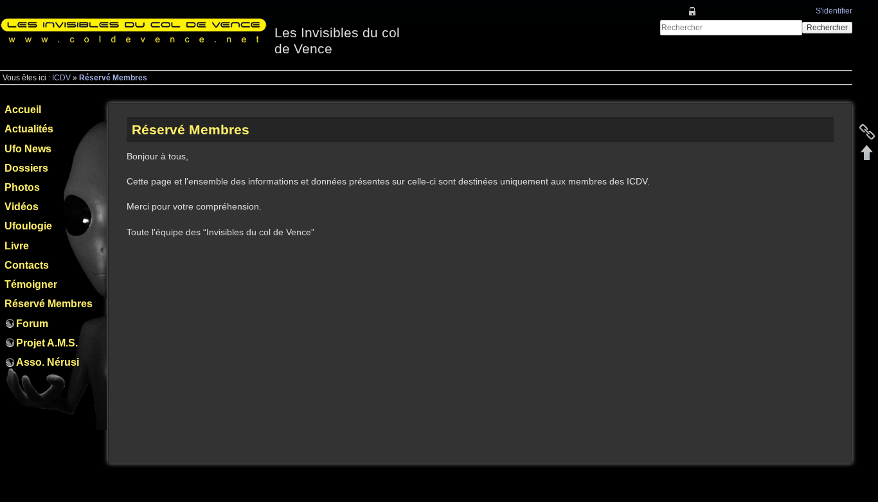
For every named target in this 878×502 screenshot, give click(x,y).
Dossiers (26, 168)
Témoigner (30, 284)
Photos (22, 187)
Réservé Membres (113, 77)
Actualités (28, 128)
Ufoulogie (28, 225)
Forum (32, 323)
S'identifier (834, 10)
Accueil (22, 109)
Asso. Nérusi (47, 362)
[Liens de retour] (867, 131)
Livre (16, 245)
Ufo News (27, 148)
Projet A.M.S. (47, 342)
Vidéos (21, 206)
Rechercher (827, 27)
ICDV (61, 77)
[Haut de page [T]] (867, 152)
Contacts (26, 265)
